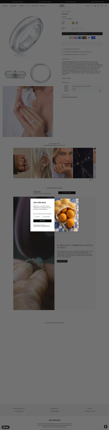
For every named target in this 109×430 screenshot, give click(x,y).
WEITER (42, 220)
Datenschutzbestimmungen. (45, 225)
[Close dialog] (77, 200)
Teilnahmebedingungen (37, 225)
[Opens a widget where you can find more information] (5, 427)
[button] (106, 427)
